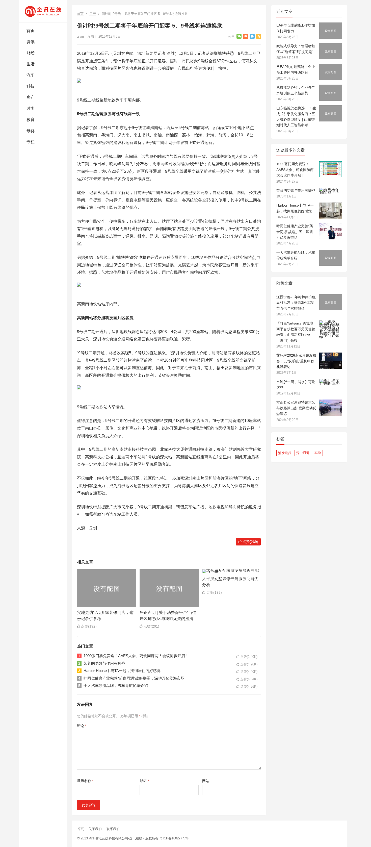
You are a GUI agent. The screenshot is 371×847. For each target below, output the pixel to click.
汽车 (30, 75)
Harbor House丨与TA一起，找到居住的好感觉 (122, 670)
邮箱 (144, 781)
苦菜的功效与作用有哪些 (104, 663)
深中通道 (302, 453)
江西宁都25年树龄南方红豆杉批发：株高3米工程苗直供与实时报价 (296, 302)
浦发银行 (284, 453)
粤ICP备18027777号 (174, 838)
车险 (317, 453)
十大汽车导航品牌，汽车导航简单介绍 (116, 685)
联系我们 (113, 829)
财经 (30, 53)
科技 (30, 86)
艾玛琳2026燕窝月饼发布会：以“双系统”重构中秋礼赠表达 (296, 361)
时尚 (30, 108)
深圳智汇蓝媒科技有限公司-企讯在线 (115, 838)
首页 (30, 31)
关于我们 (95, 829)
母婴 (30, 131)
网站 (205, 781)
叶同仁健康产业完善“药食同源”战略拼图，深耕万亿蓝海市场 (134, 678)
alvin (80, 36)
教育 (30, 119)
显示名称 (85, 781)
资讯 (30, 42)
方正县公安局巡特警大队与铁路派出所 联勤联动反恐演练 (296, 408)
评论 (81, 726)
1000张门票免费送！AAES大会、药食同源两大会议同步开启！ (136, 656)
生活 (30, 64)
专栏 (30, 142)
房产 (30, 97)
